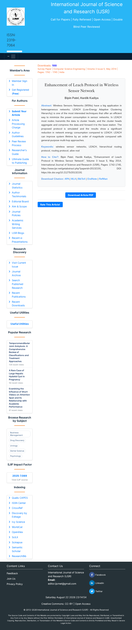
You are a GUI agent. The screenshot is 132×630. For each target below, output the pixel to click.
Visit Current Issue (19, 264)
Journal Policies (16, 213)
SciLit (15, 537)
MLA (73, 178)
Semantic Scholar (17, 549)
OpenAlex (17, 532)
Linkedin (99, 583)
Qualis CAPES (20, 497)
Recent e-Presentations (20, 239)
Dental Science (17, 451)
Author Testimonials (19, 194)
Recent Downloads (18, 303)
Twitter (99, 591)
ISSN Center (19, 502)
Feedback (12, 573)
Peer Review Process (19, 143)
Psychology (15, 456)
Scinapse (17, 542)
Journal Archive (16, 273)
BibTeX (81, 178)
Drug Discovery (17, 440)
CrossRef (17, 507)
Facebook (100, 575)
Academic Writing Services (17, 224)
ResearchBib (19, 556)
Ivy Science (18, 521)
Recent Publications (19, 294)
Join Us (11, 578)
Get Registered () (20, 91)
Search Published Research (17, 284)
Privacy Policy (15, 584)
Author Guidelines (18, 134)
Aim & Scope (19, 206)
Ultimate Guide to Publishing (20, 161)
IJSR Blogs (18, 232)
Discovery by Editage (19, 515)
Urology (14, 445)
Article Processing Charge (18, 124)
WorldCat (17, 527)
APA (67, 178)
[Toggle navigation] (11, 56)
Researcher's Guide (19, 152)
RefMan (103, 178)
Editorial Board (20, 201)
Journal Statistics (17, 185)
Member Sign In (19, 83)
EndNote (92, 178)
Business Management (16, 433)
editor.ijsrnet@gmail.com (62, 583)
